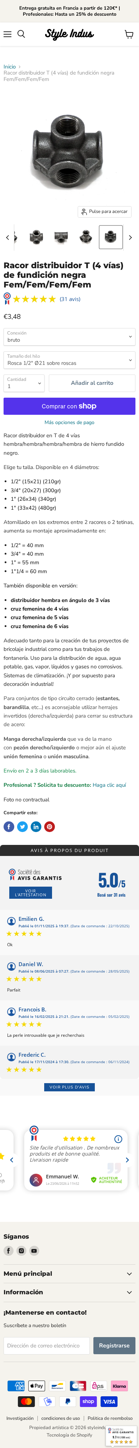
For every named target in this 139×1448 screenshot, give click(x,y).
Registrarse (114, 1346)
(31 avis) (70, 299)
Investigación (20, 1418)
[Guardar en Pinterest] (49, 826)
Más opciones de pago (69, 422)
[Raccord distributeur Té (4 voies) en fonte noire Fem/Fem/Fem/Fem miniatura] (61, 237)
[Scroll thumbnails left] (8, 237)
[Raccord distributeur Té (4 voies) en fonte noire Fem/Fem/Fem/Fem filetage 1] (36, 237)
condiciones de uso (60, 1418)
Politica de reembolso (110, 1418)
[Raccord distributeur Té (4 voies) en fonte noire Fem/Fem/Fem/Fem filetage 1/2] (110, 237)
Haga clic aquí (109, 785)
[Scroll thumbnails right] (129, 237)
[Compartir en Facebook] (9, 826)
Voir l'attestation (30, 892)
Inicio (10, 67)
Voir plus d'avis (69, 1087)
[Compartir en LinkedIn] (36, 826)
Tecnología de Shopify (69, 1435)
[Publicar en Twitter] (22, 826)
